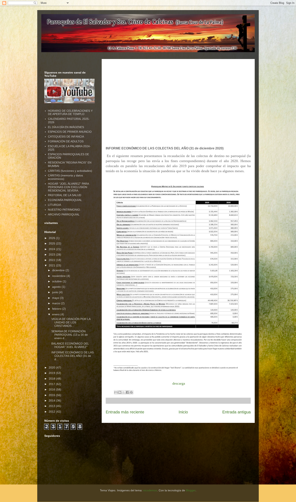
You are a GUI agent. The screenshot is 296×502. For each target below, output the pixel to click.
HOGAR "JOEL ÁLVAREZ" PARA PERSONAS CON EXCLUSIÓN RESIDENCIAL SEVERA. (68, 187)
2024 (52, 249)
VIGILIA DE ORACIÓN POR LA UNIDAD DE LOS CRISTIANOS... (70, 322)
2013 (52, 406)
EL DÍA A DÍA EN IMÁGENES (66, 127)
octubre (57, 281)
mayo (56, 297)
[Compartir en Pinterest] (131, 392)
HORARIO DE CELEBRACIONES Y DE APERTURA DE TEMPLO (70, 112)
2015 (52, 395)
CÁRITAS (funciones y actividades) (70, 170)
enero (56, 314)
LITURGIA (54, 204)
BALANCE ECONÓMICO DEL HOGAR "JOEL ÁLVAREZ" (70, 345)
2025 (52, 243)
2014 (52, 400)
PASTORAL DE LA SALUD (64, 195)
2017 (52, 384)
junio (55, 292)
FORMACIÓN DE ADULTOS (66, 141)
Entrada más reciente (125, 412)
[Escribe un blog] (120, 392)
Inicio (183, 412)
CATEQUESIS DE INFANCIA (66, 136)
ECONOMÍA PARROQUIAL (65, 200)
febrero (57, 308)
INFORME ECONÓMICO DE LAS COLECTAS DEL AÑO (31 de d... (72, 356)
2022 (52, 260)
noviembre (59, 275)
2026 (52, 238)
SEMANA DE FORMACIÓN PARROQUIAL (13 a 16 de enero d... (69, 335)
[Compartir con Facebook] (127, 392)
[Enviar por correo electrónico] (116, 392)
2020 (52, 367)
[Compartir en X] (124, 392)
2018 (52, 378)
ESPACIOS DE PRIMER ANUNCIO (70, 131)
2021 (52, 265)
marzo (56, 303)
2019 (52, 373)
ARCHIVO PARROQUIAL (64, 214)
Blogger (191, 490)
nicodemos (150, 490)
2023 (52, 254)
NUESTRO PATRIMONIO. (64, 209)
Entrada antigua (236, 412)
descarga (178, 383)
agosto (57, 286)
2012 (52, 411)
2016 (52, 389)
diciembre (58, 270)
